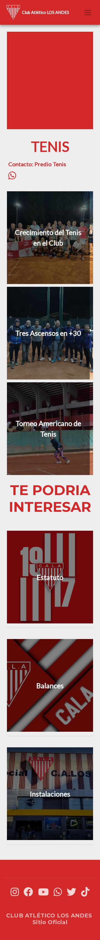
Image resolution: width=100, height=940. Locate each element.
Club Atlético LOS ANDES (45, 12)
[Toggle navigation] (88, 12)
